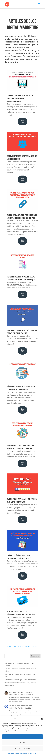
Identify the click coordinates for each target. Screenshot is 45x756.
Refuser (22, 743)
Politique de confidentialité (28, 753)
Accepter (22, 737)
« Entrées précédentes (14, 646)
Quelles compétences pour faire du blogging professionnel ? (20, 98)
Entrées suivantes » (31, 646)
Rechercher (35, 656)
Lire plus (22, 121)
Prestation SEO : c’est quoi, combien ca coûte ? (20, 680)
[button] (42, 719)
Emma (11, 692)
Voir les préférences (22, 748)
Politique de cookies (13, 753)
